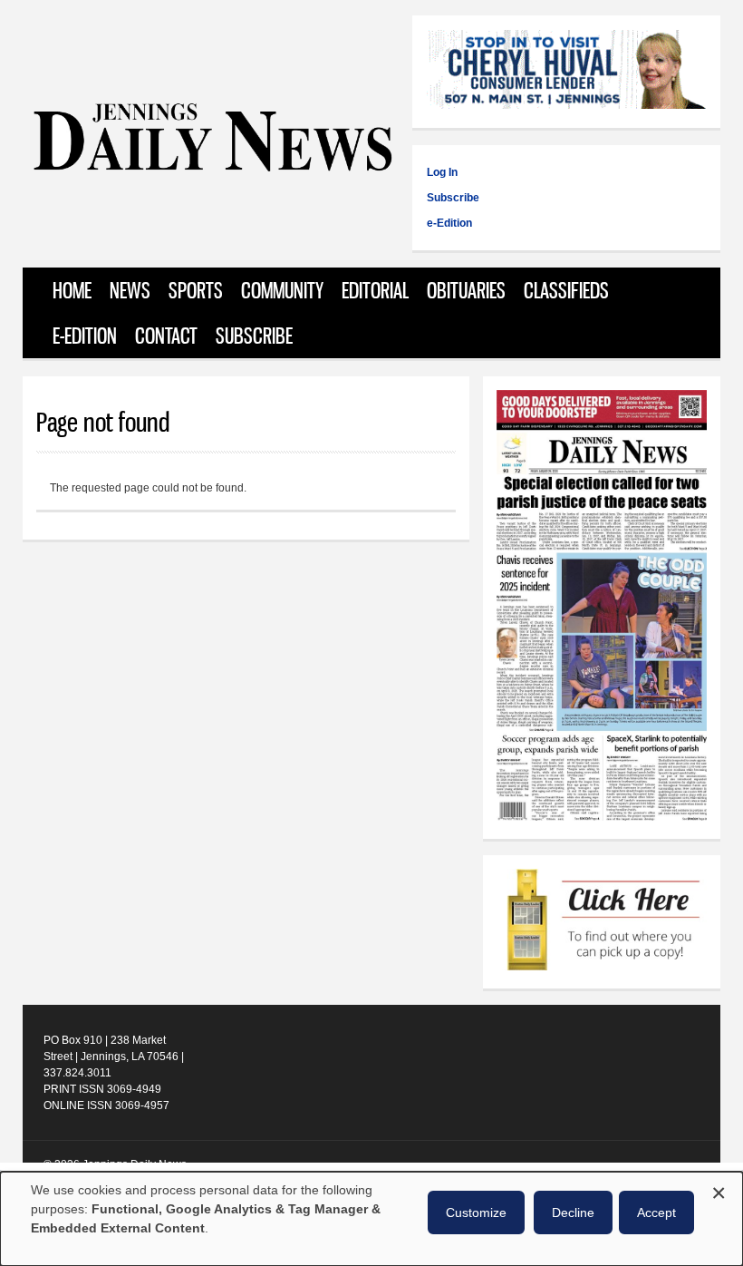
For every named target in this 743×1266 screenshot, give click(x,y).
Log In (442, 172)
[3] (566, 71)
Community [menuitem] (282, 290)
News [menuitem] (130, 290)
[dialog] (371, 1219)
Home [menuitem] (72, 290)
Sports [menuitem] (196, 290)
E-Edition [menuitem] (85, 335)
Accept (656, 1212)
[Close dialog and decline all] (718, 1190)
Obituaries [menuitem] (466, 290)
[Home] (212, 167)
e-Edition (449, 223)
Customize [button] (476, 1212)
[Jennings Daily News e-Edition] (602, 817)
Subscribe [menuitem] (254, 335)
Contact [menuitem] (166, 335)
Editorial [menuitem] (375, 290)
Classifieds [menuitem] (566, 290)
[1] (602, 922)
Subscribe (453, 197)
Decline (573, 1212)
